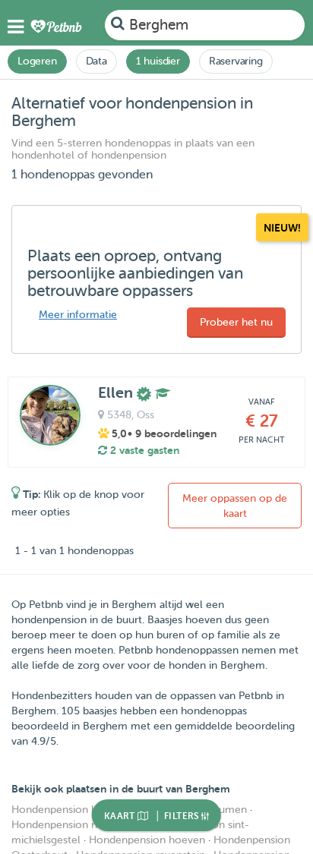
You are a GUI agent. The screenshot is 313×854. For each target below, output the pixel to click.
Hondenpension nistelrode (75, 824)
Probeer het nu (236, 322)
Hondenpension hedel (65, 809)
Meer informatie (78, 314)
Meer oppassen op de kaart (234, 506)
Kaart (121, 816)
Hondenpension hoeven (147, 840)
